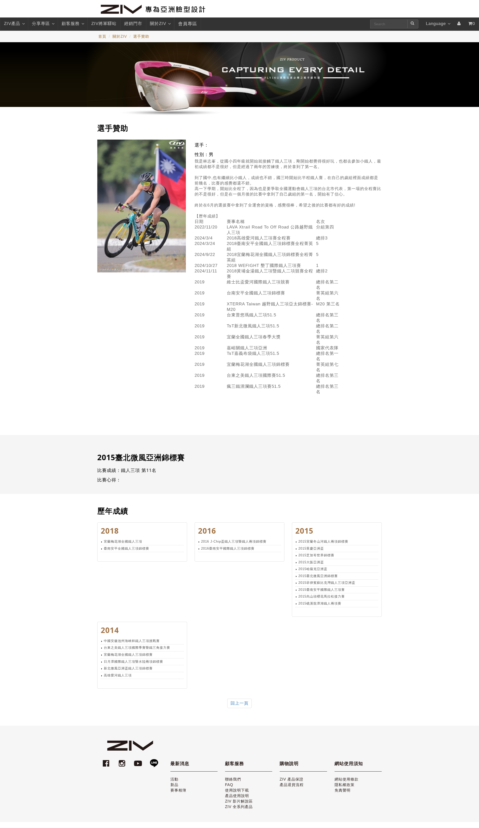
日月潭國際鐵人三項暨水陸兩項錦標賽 (133, 661)
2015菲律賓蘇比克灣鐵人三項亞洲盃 (326, 583)
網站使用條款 (347, 779)
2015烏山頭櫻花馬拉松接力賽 (321, 596)
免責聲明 (343, 790)
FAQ (229, 785)
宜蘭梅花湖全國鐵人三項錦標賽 (128, 654)
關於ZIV (158, 23)
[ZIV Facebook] (107, 761)
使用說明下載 (237, 790)
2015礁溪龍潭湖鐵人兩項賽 (319, 603)
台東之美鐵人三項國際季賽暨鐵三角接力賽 (137, 647)
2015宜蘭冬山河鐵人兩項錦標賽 (323, 541)
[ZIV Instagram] (122, 761)
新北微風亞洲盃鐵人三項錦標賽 (128, 668)
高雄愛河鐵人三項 (118, 675)
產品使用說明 (237, 796)
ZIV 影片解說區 (239, 801)
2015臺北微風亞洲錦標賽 (318, 576)
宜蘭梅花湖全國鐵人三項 (123, 541)
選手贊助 (141, 36)
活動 (174, 779)
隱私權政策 (345, 785)
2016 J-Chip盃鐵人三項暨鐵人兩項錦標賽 (233, 541)
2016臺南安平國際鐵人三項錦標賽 (227, 548)
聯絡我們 (233, 779)
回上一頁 (239, 703)
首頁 (102, 36)
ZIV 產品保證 (291, 779)
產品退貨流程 (292, 785)
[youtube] (138, 761)
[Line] (154, 761)
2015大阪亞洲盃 (311, 562)
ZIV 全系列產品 (239, 807)
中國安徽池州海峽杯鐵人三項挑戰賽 (132, 641)
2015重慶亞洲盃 (311, 548)
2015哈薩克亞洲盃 (312, 569)
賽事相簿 (178, 790)
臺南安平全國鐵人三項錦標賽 (126, 548)
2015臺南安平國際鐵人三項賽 (321, 590)
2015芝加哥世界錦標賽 (316, 555)
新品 (174, 785)
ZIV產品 (12, 23)
